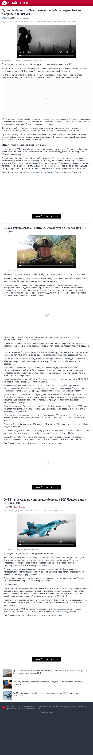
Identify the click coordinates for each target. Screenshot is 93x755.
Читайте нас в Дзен (46, 216)
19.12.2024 (6, 18)
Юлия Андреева (23, 18)
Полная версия (46, 712)
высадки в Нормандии (43, 172)
